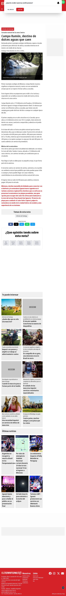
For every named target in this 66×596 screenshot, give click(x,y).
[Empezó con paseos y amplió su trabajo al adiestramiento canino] (11, 337)
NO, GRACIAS (11, 9)
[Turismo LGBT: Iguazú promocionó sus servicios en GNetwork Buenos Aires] (36, 484)
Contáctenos (25, 577)
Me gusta (6, 243)
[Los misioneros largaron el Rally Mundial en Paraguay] (36, 443)
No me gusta (13, 243)
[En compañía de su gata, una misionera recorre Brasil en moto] (33, 337)
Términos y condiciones (25, 582)
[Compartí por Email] (21, 224)
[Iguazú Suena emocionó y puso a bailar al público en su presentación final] (7, 484)
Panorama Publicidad (38, 577)
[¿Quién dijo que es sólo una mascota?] (11, 307)
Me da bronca (36, 243)
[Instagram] (54, 573)
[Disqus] (22, 270)
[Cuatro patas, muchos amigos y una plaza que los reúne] (33, 404)
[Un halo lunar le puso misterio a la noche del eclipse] (22, 484)
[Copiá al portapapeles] (32, 224)
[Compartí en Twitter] (16, 224)
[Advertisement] (56, 47)
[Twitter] (58, 573)
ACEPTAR (20, 9)
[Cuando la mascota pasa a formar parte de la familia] (11, 369)
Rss (33, 581)
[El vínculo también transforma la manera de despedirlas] (33, 307)
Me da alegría (29, 243)
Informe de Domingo (7, 29)
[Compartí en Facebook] (10, 224)
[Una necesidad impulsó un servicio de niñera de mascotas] (11, 404)
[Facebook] (50, 573)
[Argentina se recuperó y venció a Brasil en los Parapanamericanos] (7, 443)
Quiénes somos (26, 576)
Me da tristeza (21, 243)
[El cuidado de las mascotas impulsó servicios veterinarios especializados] (33, 369)
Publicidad (24, 579)
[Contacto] (62, 573)
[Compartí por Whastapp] (27, 224)
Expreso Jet (35, 576)
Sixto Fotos (35, 579)
